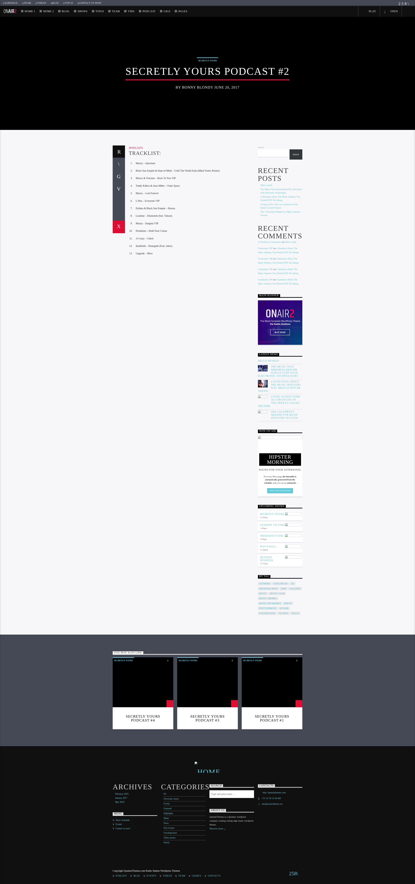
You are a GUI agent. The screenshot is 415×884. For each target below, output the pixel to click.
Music (166, 818)
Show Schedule (123, 820)
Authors (264, 584)
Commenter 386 (265, 259)
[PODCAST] (136, 147)
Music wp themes (270, 603)
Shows (83, 11)
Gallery (295, 589)
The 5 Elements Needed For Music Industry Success (284, 414)
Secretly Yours (207, 60)
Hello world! (266, 185)
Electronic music (171, 799)
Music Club (277, 593)
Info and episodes (280, 490)
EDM (283, 589)
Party (288, 603)
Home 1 (30, 11)
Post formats (268, 608)
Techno (283, 613)
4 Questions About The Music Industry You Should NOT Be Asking (279, 386)
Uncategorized (170, 833)
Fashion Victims (272, 524)
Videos (41, 3)
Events (167, 803)
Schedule (11, 3)
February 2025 (122, 794)
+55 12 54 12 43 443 (271, 798)
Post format (169, 828)
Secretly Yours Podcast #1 (272, 718)
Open (394, 11)
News (166, 823)
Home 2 (48, 11)
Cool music (280, 584)
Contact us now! (90, 3)
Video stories (169, 837)
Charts (196, 875)
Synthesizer (267, 613)
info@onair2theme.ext (272, 804)
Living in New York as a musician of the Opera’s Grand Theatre (279, 401)
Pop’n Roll (268, 546)
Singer (284, 608)
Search (261, 147)
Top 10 (69, 3)
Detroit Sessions (266, 559)
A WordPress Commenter (269, 242)
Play (372, 11)
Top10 (99, 11)
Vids (131, 11)
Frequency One (272, 535)
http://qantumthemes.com (274, 792)
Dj (292, 584)
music (263, 593)
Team (27, 3)
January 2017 (121, 798)
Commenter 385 (265, 269)
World (166, 842)
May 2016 (119, 802)
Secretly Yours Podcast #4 (143, 718)
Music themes (268, 598)
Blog (55, 3)
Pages (182, 11)
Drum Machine (268, 589)
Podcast (149, 11)
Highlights (168, 813)
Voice (295, 613)
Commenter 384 (265, 279)
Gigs (167, 11)
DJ (165, 794)
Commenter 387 (265, 248)
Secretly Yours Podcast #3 (207, 718)
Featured (168, 808)
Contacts (214, 875)
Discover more (216, 828)
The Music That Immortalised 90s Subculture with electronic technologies (278, 371)
